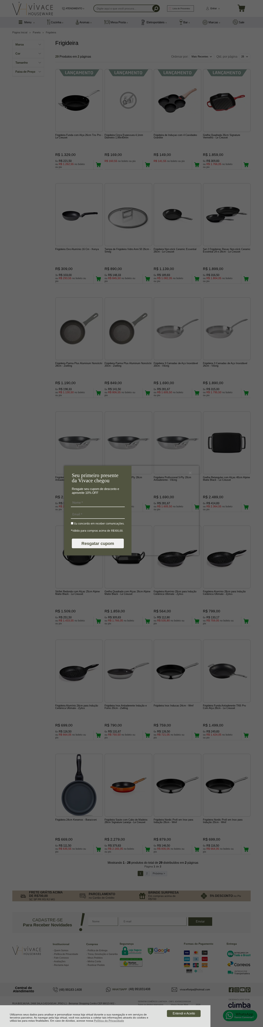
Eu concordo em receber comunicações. (98, 523)
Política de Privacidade (109, 1020)
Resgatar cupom (97, 543)
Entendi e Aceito (184, 1013)
